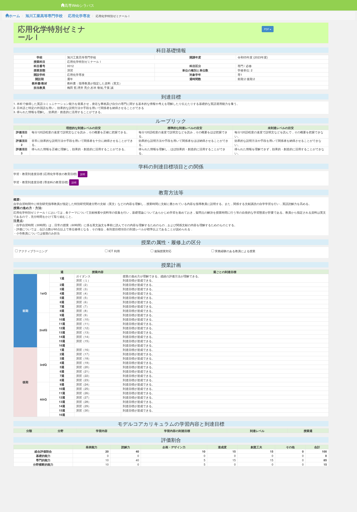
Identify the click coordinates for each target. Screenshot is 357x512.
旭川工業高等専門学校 (44, 15)
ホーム (14, 15)
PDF (267, 29)
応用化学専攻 (79, 15)
